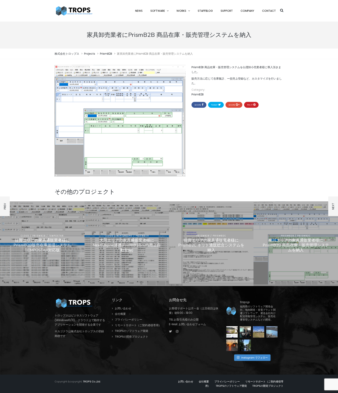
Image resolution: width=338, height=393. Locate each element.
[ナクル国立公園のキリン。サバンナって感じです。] (258, 332)
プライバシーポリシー (128, 319)
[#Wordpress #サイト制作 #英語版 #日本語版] (232, 332)
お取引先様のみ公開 (186, 319)
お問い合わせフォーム (192, 324)
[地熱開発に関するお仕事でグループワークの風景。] (245, 332)
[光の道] (245, 345)
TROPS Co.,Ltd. (92, 381)
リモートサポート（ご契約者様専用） (138, 325)
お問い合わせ (123, 308)
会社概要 (120, 314)
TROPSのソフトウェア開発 (131, 331)
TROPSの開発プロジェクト (131, 337)
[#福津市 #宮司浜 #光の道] (232, 345)
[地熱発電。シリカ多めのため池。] (272, 332)
